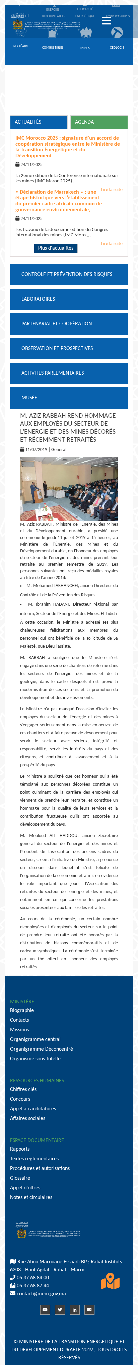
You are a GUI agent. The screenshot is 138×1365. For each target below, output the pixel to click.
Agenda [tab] (84, 122)
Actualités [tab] (28, 122)
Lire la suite (112, 243)
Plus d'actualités (55, 248)
